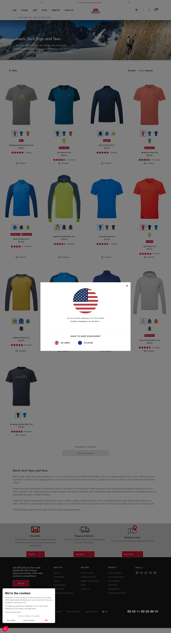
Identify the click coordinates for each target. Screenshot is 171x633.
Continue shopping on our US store (84, 321)
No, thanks (11, 620)
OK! (46, 620)
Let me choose (29, 620)
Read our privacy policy (13, 612)
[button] (5, 629)
